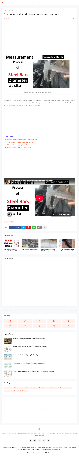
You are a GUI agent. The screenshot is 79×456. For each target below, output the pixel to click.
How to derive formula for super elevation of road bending (30, 346)
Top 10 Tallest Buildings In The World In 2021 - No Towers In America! (33, 371)
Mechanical (54, 388)
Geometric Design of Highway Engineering (25, 355)
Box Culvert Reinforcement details (30, 250)
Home (5, 10)
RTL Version (48, 453)
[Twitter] (23, 227)
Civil (12, 222)
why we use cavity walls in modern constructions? (66, 250)
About (34, 453)
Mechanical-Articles (65, 388)
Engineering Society (12, 447)
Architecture (8, 388)
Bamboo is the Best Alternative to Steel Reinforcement (29, 338)
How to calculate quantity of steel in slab (19, 147)
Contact (40, 453)
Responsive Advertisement (39, 410)
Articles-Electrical (18, 388)
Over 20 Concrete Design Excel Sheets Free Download (29, 363)
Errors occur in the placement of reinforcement (20, 142)
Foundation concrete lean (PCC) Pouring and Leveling (48, 250)
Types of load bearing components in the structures (22, 139)
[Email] (39, 227)
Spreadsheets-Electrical (20, 391)
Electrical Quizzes (43, 388)
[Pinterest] (28, 227)
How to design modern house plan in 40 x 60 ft (10, 250)
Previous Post (7, 310)
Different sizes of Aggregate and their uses (19, 145)
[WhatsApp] (34, 227)
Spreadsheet (8, 391)
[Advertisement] (39, 38)
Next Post (73, 310)
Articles (11, 10)
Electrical (33, 388)
